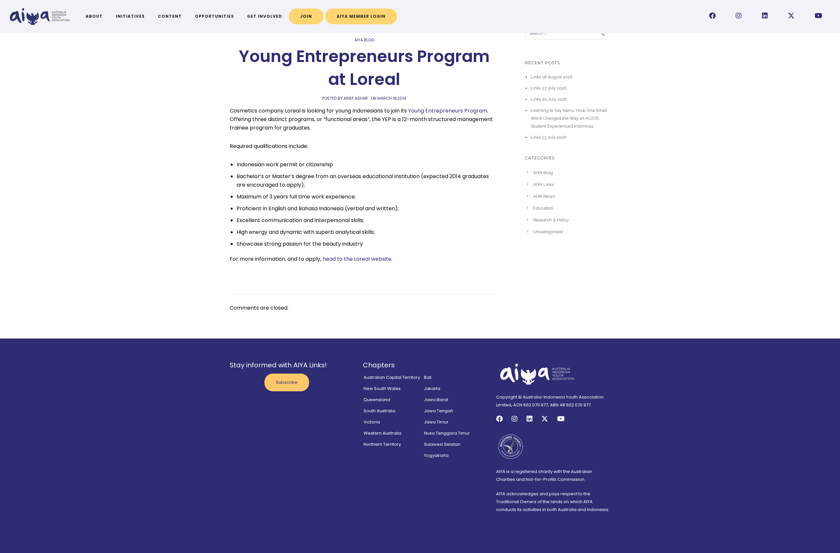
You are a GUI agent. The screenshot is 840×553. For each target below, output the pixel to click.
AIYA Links (543, 184)
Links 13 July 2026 (548, 137)
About (94, 16)
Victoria (372, 422)
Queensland (377, 400)
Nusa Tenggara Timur (447, 433)
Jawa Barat (436, 400)
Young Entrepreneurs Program (447, 110)
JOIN (306, 16)
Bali (427, 377)
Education (543, 208)
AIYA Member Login (361, 16)
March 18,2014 (391, 98)
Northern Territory (382, 444)
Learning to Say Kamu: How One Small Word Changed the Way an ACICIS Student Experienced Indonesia (569, 118)
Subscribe (287, 382)
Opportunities (214, 16)
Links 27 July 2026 (549, 88)
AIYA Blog (364, 40)
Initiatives (130, 16)
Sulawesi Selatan (442, 444)
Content (170, 16)
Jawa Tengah (438, 411)
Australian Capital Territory (392, 377)
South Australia (379, 411)
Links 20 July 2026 (549, 99)
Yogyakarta (436, 455)
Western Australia (382, 433)
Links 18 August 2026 (552, 76)
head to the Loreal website (357, 259)
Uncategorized (548, 231)
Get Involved (264, 16)
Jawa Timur (436, 422)
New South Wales (382, 388)
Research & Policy (551, 219)
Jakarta (432, 388)
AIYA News (544, 196)
